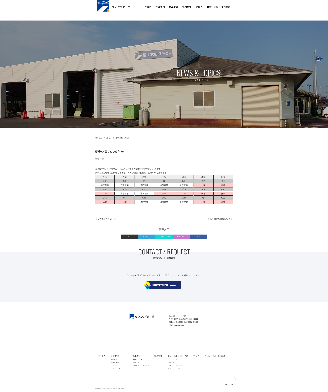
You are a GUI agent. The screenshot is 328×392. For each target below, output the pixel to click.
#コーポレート (146, 237)
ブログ (199, 6)
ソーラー (160, 25)
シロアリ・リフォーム (119, 368)
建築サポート (162, 17)
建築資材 (160, 14)
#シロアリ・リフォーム (181, 237)
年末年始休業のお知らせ (219, 218)
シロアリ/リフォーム (165, 28)
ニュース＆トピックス (107, 138)
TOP (96, 138)
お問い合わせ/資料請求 (219, 6)
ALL (129, 237)
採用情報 (187, 6)
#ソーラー (199, 237)
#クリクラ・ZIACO (164, 237)
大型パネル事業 (163, 21)
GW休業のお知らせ (107, 218)
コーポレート (173, 359)
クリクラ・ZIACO (174, 368)
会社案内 (147, 6)
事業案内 (160, 6)
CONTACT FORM (160, 285)
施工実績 (173, 6)
